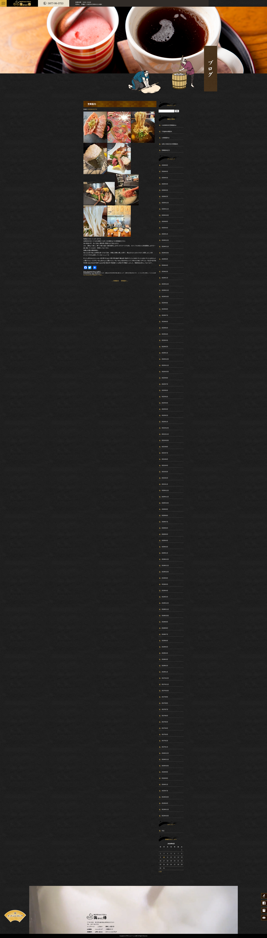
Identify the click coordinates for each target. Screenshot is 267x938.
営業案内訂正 (166, 150)
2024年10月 (165, 253)
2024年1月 (165, 278)
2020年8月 (165, 515)
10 (164, 857)
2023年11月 (165, 290)
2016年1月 (165, 784)
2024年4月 (165, 265)
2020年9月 (165, 509)
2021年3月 (165, 471)
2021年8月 (165, 446)
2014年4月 (165, 803)
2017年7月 (165, 709)
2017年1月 (165, 747)
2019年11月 (165, 565)
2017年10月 (165, 690)
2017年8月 (165, 703)
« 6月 (160, 871)
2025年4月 (165, 228)
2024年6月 (165, 259)
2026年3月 (165, 190)
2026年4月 (165, 184)
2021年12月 (165, 428)
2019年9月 (165, 578)
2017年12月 (165, 678)
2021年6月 (165, 459)
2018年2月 (165, 665)
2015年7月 (165, 791)
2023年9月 (165, 303)
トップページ (90, 926)
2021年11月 (165, 434)
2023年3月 (165, 340)
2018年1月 (165, 672)
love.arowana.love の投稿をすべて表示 (93, 275)
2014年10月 (165, 797)
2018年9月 (165, 622)
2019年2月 (165, 597)
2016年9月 (165, 772)
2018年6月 (165, 640)
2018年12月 (165, 603)
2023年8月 (165, 309)
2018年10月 (165, 615)
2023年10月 (165, 296)
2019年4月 (165, 590)
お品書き (89, 929)
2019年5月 (165, 584)
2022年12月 (165, 359)
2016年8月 (165, 778)
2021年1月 (165, 484)
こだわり (100, 926)
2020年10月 (165, 503)
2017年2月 (165, 740)
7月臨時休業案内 (167, 131)
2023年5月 (165, 328)
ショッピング (99, 929)
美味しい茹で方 (110, 926)
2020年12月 (165, 490)
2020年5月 (165, 534)
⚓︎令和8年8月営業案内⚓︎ (169, 125)
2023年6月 (165, 321)
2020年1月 (165, 553)
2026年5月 (165, 177)
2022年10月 (165, 371)
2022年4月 (165, 403)
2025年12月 (165, 203)
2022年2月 (165, 415)
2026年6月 (165, 171)
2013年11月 (165, 809)
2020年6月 (165, 528)
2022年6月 (165, 390)
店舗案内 (89, 932)
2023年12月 (165, 284)
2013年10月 (165, 816)
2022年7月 (165, 384)
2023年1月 (165, 353)
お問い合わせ (99, 932)
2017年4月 (165, 728)
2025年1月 (165, 234)
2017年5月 (165, 722)
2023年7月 (165, 315)
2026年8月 (165, 165)
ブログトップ (171, 105)
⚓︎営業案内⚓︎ (166, 138)
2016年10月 (165, 765)
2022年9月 (165, 378)
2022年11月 (165, 365)
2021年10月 (165, 440)
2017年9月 (165, 697)
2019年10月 (165, 572)
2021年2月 (165, 478)
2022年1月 (165, 421)
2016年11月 (165, 759)
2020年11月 (165, 497)
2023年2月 (165, 346)
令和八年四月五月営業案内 (170, 144)
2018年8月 (165, 628)
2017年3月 (165, 734)
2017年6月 (165, 715)
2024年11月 (165, 246)
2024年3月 (165, 271)
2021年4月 (165, 465)
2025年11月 (165, 209)
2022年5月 (165, 396)
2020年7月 (165, 522)
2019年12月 (165, 559)
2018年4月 (165, 653)
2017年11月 (165, 684)
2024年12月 (165, 240)
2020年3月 (165, 547)
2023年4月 (165, 334)
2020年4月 (165, 540)
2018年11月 (165, 609)
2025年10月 (165, 215)
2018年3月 (165, 659)
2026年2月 (165, 196)
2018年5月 (165, 647)
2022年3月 (165, 409)
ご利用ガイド (109, 929)
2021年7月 (165, 453)
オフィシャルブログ (111, 932)
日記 (163, 830)
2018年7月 (165, 634)
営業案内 (115, 281)
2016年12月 (165, 753)
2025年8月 (165, 221)
